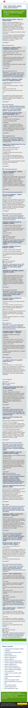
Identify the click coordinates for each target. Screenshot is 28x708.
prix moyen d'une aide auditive (14, 411)
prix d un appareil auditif (12, 539)
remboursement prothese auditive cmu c (17, 632)
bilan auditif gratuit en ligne (11, 688)
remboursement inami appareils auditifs (12, 677)
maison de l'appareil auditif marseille (16, 137)
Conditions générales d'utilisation (11, 694)
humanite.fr (7, 384)
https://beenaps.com (10, 135)
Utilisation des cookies (19, 694)
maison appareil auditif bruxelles (9, 328)
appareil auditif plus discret (17, 106)
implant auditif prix (9, 659)
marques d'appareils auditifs (13, 449)
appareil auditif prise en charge (12, 480)
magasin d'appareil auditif (14, 110)
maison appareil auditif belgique (9, 219)
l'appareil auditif (16, 140)
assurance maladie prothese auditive (13, 481)
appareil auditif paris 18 (10, 655)
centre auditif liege (9, 671)
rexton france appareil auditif (11, 679)
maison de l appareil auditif (18, 218)
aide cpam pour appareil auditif (17, 507)
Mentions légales (10, 693)
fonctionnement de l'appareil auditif (11, 569)
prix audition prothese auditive (14, 240)
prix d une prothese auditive (12, 243)
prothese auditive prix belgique (8, 107)
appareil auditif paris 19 (10, 686)
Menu (25, 1)
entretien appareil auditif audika (17, 76)
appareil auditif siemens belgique (12, 669)
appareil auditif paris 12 (10, 657)
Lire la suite (5, 42)
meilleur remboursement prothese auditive (12, 483)
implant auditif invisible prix (11, 666)
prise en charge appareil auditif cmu (13, 637)
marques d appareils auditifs (16, 536)
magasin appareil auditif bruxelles (13, 661)
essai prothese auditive (10, 685)
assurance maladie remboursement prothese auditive (11, 478)
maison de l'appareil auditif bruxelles (9, 216)
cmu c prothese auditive (9, 601)
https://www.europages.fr (11, 289)
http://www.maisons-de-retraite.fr (13, 474)
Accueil (3, 693)
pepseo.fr (8, 407)
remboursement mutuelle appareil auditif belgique (13, 653)
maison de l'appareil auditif (10, 292)
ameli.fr (7, 598)
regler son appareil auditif (9, 74)
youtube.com (8, 323)
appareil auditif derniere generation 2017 (13, 682)
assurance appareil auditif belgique (13, 662)
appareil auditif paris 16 (10, 664)
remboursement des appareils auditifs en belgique (14, 649)
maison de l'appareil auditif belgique (10, 138)
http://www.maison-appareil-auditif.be (14, 192)
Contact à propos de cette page (10, 695)
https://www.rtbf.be (9, 104)
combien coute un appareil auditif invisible (12, 673)
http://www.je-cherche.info (11, 169)
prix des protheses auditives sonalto (17, 72)
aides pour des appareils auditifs (11, 508)
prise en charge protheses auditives (14, 477)
